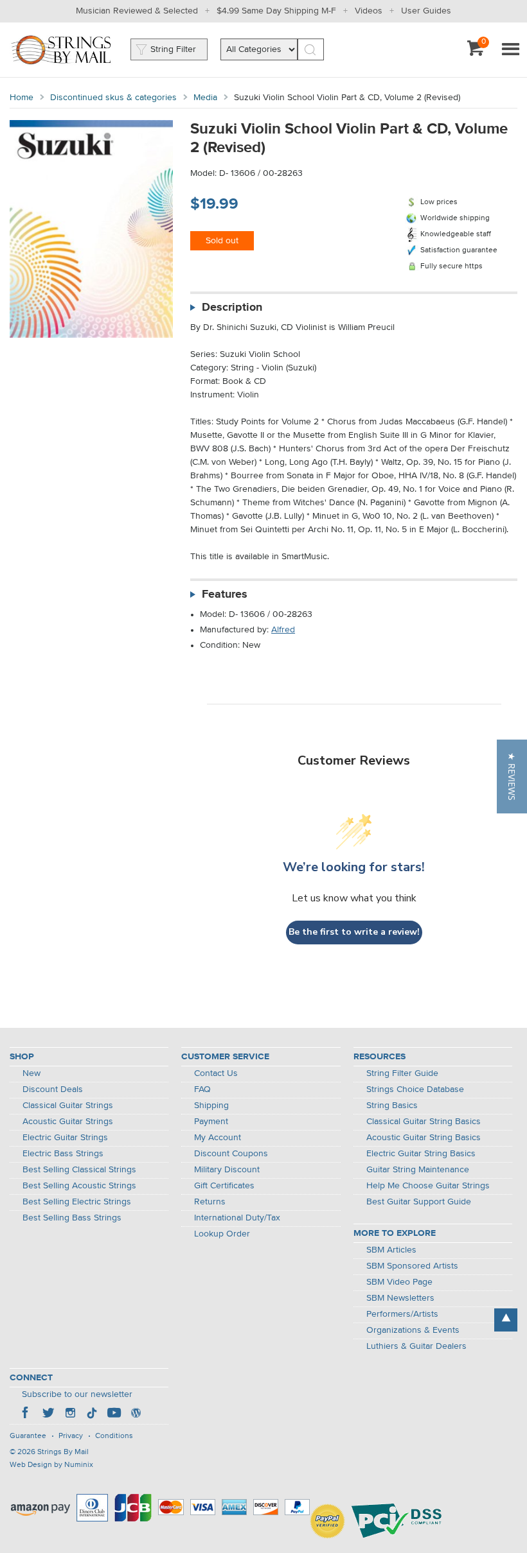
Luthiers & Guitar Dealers (416, 1346)
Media (205, 97)
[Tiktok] (92, 1414)
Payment (211, 1121)
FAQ (202, 1089)
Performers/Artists (402, 1314)
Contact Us (216, 1073)
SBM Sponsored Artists (412, 1266)
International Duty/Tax (237, 1217)
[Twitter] (48, 1414)
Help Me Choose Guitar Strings (428, 1185)
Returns (210, 1201)
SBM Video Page (399, 1282)
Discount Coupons (231, 1153)
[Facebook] (26, 1414)
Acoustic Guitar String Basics (423, 1137)
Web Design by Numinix (51, 1465)
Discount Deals (52, 1089)
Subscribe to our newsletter (77, 1394)
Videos (368, 10)
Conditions (114, 1436)
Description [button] (232, 307)
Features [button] (224, 594)
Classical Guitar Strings (67, 1105)
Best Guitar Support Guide (418, 1201)
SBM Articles (391, 1249)
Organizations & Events (413, 1330)
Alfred (283, 629)
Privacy (70, 1436)
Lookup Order (222, 1233)
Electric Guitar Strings (65, 1137)
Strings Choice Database (415, 1089)
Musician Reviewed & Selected (137, 10)
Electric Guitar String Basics (421, 1153)
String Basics (392, 1105)
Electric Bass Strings (62, 1153)
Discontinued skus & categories (113, 97)
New (31, 1073)
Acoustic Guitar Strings (67, 1121)
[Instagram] (70, 1414)
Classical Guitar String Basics (423, 1121)
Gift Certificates (224, 1185)
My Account (217, 1137)
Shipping (211, 1105)
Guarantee (28, 1436)
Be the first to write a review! (354, 932)
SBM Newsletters (400, 1298)
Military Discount (227, 1169)
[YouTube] (113, 1414)
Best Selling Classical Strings (79, 1169)
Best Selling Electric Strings (76, 1201)
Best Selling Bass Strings (71, 1217)
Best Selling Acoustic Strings (79, 1185)
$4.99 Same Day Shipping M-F (276, 10)
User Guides (426, 10)
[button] (512, 776)
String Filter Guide (402, 1073)
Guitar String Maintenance (417, 1169)
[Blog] (135, 1414)
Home (21, 97)
